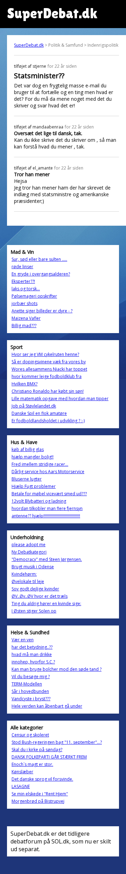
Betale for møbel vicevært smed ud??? (49, 494)
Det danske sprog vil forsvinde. (42, 779)
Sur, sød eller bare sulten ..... (39, 259)
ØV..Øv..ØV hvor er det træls (40, 596)
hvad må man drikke (32, 654)
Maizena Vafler (26, 318)
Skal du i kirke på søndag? (37, 750)
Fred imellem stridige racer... (40, 464)
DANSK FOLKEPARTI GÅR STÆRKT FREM (49, 757)
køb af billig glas (28, 449)
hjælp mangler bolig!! (33, 457)
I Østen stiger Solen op (34, 611)
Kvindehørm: (24, 574)
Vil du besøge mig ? (31, 677)
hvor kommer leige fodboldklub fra (47, 376)
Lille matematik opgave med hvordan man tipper (60, 399)
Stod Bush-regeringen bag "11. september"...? (57, 742)
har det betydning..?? (32, 647)
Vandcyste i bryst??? (31, 699)
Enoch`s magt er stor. (32, 764)
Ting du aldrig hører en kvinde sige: (46, 604)
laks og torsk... (26, 289)
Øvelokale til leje (28, 581)
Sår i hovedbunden (30, 691)
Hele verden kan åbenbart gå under (47, 706)
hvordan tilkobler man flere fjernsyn (47, 508)
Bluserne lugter (27, 479)
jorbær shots (24, 303)
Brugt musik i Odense (33, 567)
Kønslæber (22, 772)
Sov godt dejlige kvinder (35, 589)
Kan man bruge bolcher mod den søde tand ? (57, 669)
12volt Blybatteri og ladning (39, 501)
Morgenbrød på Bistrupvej (38, 801)
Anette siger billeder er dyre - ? (42, 311)
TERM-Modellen (27, 684)
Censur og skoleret (30, 735)
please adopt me (29, 545)
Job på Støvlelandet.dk (34, 406)
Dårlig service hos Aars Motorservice (48, 472)
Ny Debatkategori (29, 552)
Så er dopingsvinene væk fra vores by (49, 362)
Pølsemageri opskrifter (34, 296)
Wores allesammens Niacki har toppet (49, 369)
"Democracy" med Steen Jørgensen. (47, 559)
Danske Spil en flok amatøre (39, 413)
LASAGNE (21, 786)
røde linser (22, 267)
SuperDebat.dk (29, 45)
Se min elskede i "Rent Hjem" (40, 794)
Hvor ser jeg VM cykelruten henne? (45, 354)
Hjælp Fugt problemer (34, 486)
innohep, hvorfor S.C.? (33, 662)
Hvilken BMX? (24, 384)
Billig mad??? (24, 326)
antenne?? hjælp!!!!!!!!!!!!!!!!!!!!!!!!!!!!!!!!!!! (46, 516)
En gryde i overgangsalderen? (41, 274)
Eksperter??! (23, 281)
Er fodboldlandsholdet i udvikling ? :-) (48, 421)
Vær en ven (23, 640)
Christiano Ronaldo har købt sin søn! (48, 391)
